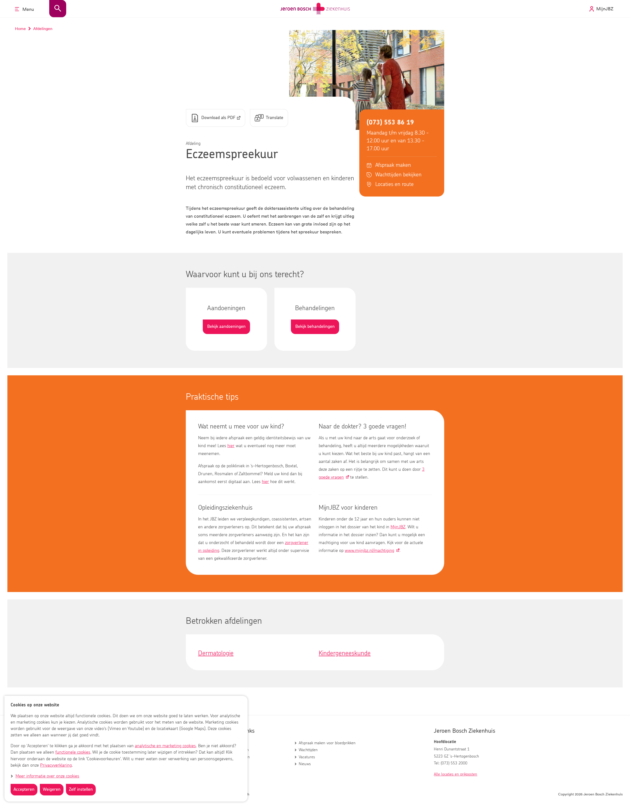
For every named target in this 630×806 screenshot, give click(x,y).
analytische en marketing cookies (165, 746)
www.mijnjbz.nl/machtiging (369, 550)
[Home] (315, 9)
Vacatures (307, 757)
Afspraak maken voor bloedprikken (327, 743)
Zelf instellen (81, 789)
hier (231, 446)
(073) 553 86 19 (390, 122)
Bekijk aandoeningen (226, 326)
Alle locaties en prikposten (455, 774)
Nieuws (305, 764)
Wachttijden (308, 750)
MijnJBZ (398, 527)
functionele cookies (72, 752)
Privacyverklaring (56, 765)
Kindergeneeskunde (345, 653)
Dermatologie (216, 653)
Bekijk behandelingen (315, 326)
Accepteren (24, 789)
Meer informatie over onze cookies (47, 776)
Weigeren (52, 789)
